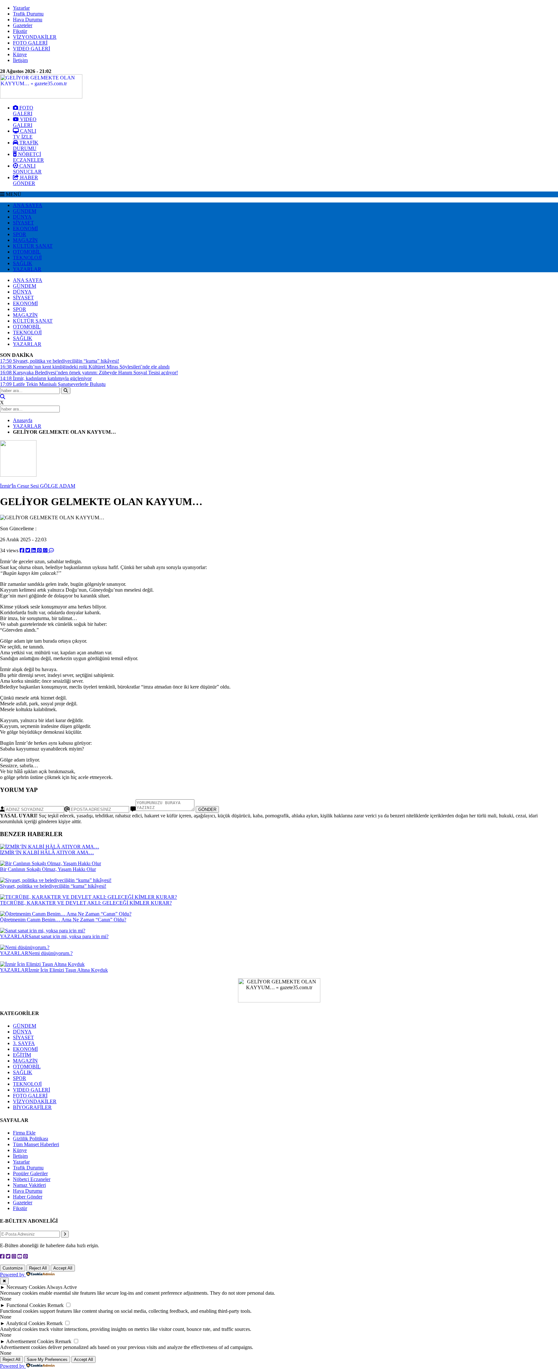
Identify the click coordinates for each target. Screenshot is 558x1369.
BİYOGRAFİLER (32, 1107)
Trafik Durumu (28, 13)
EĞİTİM (22, 1055)
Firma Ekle (24, 1133)
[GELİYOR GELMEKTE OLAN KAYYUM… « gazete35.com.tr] (41, 96)
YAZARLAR (27, 269)
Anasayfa (22, 420)
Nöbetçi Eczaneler (31, 1179)
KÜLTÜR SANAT (33, 246)
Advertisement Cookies (30, 1341)
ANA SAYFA (27, 205)
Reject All (38, 1268)
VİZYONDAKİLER (35, 37)
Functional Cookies (26, 1305)
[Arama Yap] (2, 396)
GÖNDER (207, 809)
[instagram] (14, 1256)
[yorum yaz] (51, 550)
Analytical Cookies (25, 1323)
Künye (20, 54)
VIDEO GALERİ (31, 48)
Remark (55, 1305)
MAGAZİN (25, 240)
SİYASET (23, 222)
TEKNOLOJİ (27, 257)
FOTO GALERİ (30, 43)
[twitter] (28, 550)
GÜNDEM (24, 211)
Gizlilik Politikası (30, 1138)
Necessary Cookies (26, 1287)
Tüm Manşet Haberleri (36, 1144)
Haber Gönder (27, 1196)
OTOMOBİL (27, 251)
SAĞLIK (22, 263)
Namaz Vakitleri (29, 1185)
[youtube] (19, 1256)
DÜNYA (22, 217)
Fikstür (20, 31)
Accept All (62, 1268)
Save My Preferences (47, 1359)
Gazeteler (22, 25)
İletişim (20, 60)
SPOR (19, 234)
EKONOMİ (25, 228)
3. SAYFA (24, 1043)
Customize (13, 1268)
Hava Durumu (27, 19)
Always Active (61, 1287)
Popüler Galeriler (30, 1173)
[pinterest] (40, 550)
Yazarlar (21, 8)
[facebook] (23, 550)
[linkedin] (34, 550)
